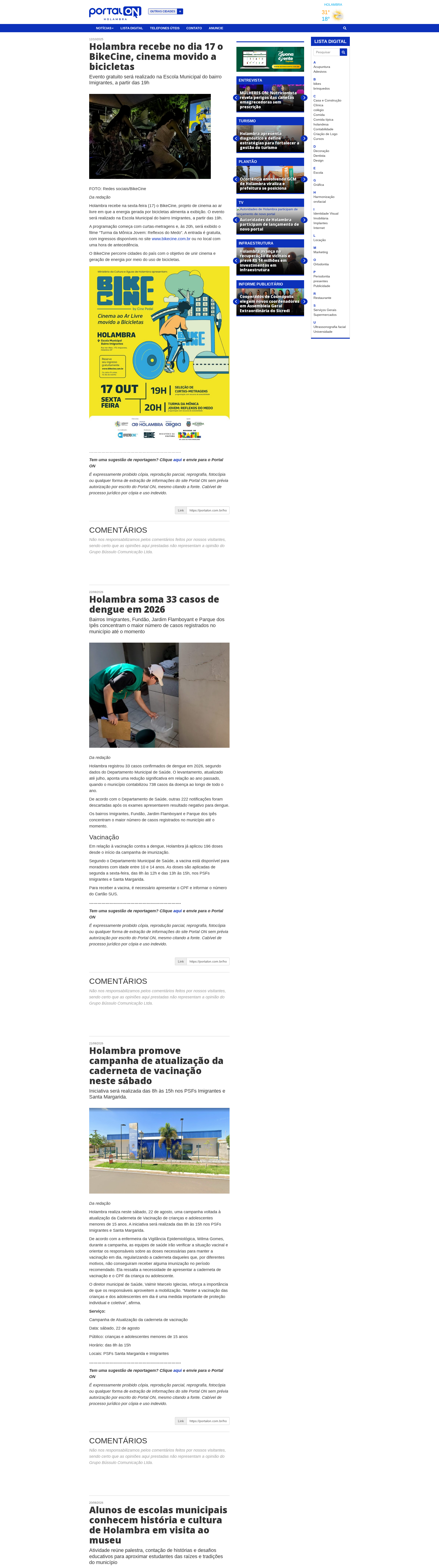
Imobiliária (320, 218)
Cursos (318, 139)
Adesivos (320, 71)
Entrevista (250, 80)
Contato (194, 28)
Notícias (103, 28)
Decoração (321, 151)
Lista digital (131, 28)
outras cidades (165, 11)
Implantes (320, 223)
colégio (318, 110)
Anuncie (216, 28)
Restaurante (322, 298)
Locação (319, 240)
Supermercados (325, 315)
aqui (178, 460)
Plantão (248, 162)
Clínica (318, 105)
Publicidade (321, 286)
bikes (317, 83)
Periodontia (321, 276)
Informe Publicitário (261, 284)
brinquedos (321, 88)
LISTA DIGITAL (330, 41)
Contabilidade (323, 129)
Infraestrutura (256, 243)
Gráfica (318, 184)
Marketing (320, 252)
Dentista (319, 155)
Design (318, 160)
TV (241, 203)
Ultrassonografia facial (329, 327)
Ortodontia (321, 264)
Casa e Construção (327, 100)
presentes (320, 281)
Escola (318, 172)
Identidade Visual (325, 213)
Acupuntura (321, 67)
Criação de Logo (325, 134)
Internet (319, 228)
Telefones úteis (164, 28)
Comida (319, 115)
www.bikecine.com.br (171, 239)
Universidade (322, 331)
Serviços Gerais (324, 310)
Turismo (247, 121)
